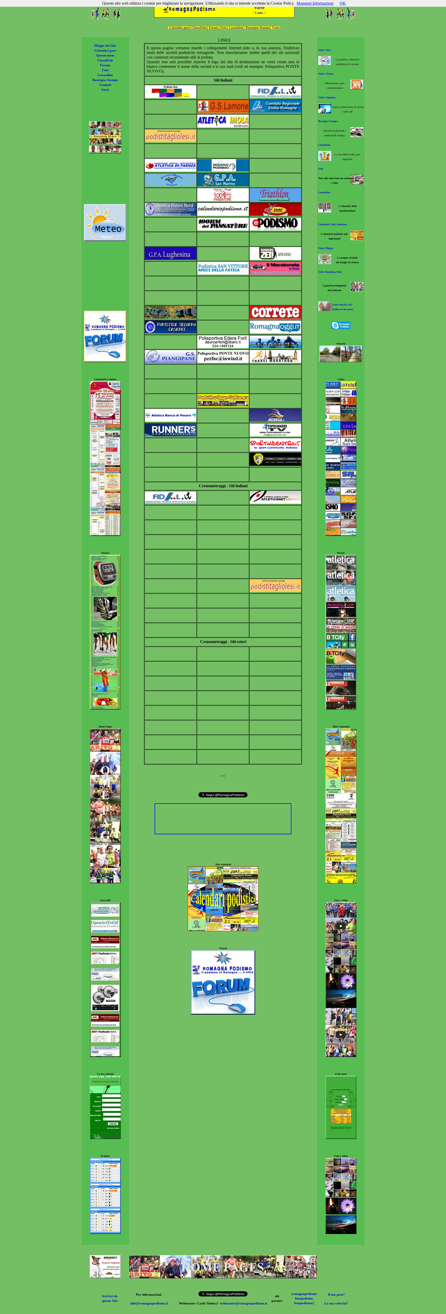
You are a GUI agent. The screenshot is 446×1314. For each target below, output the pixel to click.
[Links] (340, 534)
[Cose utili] (105, 1055)
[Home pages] (105, 882)
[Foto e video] (340, 1055)
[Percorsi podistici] (340, 361)
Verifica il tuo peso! (342, 309)
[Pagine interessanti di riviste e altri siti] (324, 112)
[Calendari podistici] (223, 930)
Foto (105, 70)
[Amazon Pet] (105, 1277)
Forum (105, 65)
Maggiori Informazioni (315, 3)
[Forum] (223, 1013)
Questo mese (105, 55)
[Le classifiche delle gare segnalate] (324, 159)
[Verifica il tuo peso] (340, 1137)
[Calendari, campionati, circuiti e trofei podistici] (357, 239)
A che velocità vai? (342, 304)
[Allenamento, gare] (357, 88)
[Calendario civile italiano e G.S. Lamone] (105, 534)
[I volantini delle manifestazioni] (324, 211)
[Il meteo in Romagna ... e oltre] (105, 240)
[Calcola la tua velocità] (105, 1137)
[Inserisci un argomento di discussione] (105, 361)
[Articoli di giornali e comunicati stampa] (357, 135)
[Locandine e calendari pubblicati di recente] (324, 64)
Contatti (105, 85)
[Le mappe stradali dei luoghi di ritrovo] (324, 262)
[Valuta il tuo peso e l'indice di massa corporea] (324, 309)
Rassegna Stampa (105, 80)
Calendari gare (105, 50)
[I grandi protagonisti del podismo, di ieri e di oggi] (357, 290)
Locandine (105, 75)
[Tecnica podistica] (105, 708)
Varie (105, 90)
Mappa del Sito (105, 45)
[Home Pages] (223, 1277)
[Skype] (341, 328)
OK (343, 3)
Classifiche (105, 60)
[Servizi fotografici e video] (357, 183)
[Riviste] (340, 708)
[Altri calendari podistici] (340, 882)
